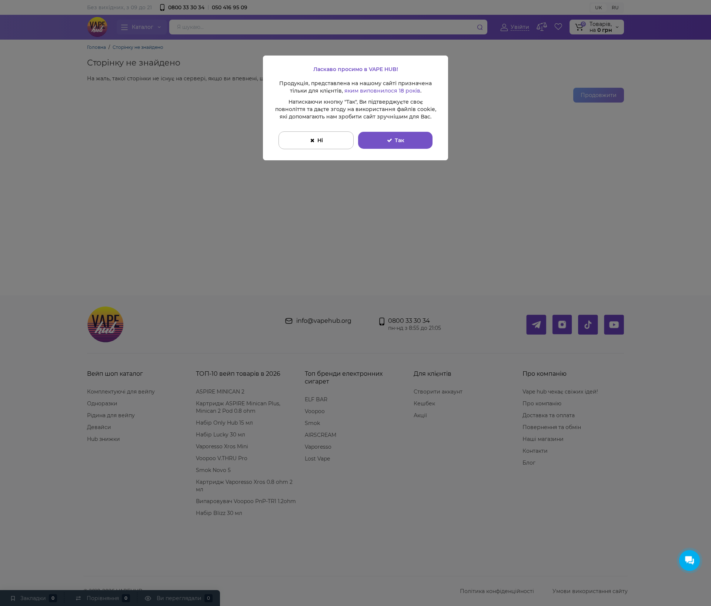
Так (399, 140)
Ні (320, 140)
